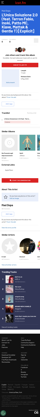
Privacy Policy (6, 398)
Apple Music (9, 170)
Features (5, 347)
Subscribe (24, 360)
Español (17, 385)
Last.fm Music (6, 400)
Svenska (32, 387)
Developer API (6, 357)
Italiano (31, 385)
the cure (18, 287)
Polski (10, 387)
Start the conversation (21, 180)
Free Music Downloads (9, 360)
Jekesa (22, 155)
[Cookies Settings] (3, 413)
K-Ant (4, 257)
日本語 (4, 387)
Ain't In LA (18, 277)
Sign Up (23, 355)
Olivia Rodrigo (19, 289)
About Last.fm (7, 340)
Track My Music (26, 340)
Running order (31, 113)
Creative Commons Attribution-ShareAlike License (19, 404)
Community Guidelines (28, 345)
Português (16, 387)
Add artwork (10, 82)
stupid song (19, 296)
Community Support (27, 342)
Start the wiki (11, 97)
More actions (36, 40)
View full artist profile (9, 228)
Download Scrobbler (8, 355)
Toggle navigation (2, 2)
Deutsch (10, 385)
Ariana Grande (20, 319)
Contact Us (5, 342)
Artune (4, 158)
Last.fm (21, 2)
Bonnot (22, 257)
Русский (25, 387)
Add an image (14, 198)
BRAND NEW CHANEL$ (23, 306)
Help (22, 347)
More (37, 120)
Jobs (3, 345)
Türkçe (4, 389)
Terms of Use (33, 396)
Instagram (24, 374)
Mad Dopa (7, 205)
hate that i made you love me (25, 316)
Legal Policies (15, 398)
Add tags (9, 104)
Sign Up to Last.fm (20, 65)
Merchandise (6, 362)
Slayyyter (18, 309)
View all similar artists (9, 265)
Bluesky (23, 372)
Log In (23, 357)
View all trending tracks (9, 327)
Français (25, 385)
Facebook (24, 367)
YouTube (23, 377)
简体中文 (11, 389)
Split (21, 153)
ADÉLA (17, 279)
